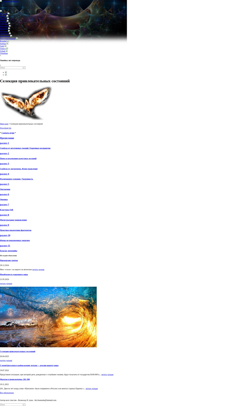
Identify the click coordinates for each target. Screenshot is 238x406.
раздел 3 (4, 163)
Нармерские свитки (9, 260)
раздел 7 (4, 204)
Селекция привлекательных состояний (17, 351)
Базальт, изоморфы (8, 251)
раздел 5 (4, 184)
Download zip (5, 128)
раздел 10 (5, 235)
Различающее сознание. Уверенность (16, 179)
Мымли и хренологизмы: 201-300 (15, 379)
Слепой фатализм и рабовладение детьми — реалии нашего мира (29, 365)
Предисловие (7, 138)
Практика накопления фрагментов (15, 230)
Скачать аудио (7, 133)
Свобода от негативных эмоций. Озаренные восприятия (25, 148)
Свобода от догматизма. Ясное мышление (19, 169)
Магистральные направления (13, 220)
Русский (10, 1)
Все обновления (7, 393)
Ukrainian (4, 53)
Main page (4, 124)
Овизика (4, 199)
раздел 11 (5, 245)
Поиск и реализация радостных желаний (18, 158)
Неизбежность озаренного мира (14, 274)
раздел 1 (4, 143)
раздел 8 (4, 215)
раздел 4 (4, 174)
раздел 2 (4, 153)
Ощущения (5, 189)
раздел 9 (4, 225)
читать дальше (38, 269)
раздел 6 (4, 194)
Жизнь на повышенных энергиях (15, 240)
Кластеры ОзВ (6, 210)
